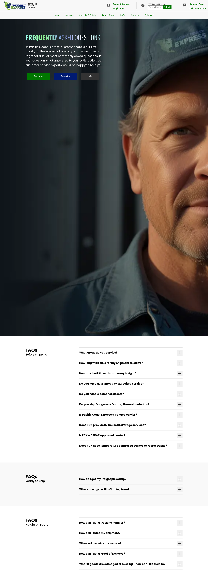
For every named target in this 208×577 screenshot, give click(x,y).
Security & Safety (87, 15)
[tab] (131, 353)
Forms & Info (108, 15)
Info (90, 76)
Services (70, 15)
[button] (131, 353)
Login (149, 15)
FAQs (122, 15)
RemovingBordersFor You (32, 6)
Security (65, 76)
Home (57, 15)
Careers (135, 15)
